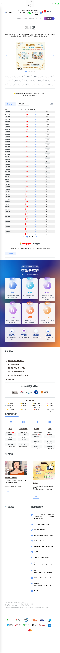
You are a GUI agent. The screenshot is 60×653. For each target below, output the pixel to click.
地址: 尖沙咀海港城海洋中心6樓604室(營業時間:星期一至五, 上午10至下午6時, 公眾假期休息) (44, 516)
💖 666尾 (23, 405)
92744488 (7, 154)
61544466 (7, 196)
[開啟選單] (1, 3)
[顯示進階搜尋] (40, 18)
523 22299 (7, 211)
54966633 (7, 136)
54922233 (7, 131)
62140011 (7, 234)
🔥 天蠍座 (10, 403)
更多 (47, 111)
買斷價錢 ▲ (20, 109)
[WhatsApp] (55, 3)
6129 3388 (7, 209)
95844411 (7, 206)
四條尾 (39, 76)
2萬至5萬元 (51, 80)
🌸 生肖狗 (49, 403)
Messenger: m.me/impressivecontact (43, 546)
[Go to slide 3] (29, 71)
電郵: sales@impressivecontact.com (43, 578)
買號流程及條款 (25, 607)
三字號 (21, 80)
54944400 (7, 134)
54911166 (7, 189)
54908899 (7, 186)
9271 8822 (7, 161)
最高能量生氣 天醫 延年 (21, 84)
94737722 (7, 114)
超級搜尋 (54, 76)
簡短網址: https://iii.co (39, 540)
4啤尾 (16, 76)
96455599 (7, 164)
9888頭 (46, 76)
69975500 (7, 149)
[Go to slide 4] (31, 71)
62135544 (7, 226)
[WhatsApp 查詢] (28, 12)
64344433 (7, 144)
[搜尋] (45, 18)
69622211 (7, 174)
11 (32, 236)
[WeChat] (58, 3)
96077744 (7, 156)
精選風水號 (33, 84)
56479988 (7, 194)
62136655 (7, 231)
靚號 (6, 109)
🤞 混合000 (50, 405)
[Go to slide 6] (34, 71)
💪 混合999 (23, 409)
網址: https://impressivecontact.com (43, 535)
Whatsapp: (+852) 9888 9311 (41, 524)
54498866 (7, 126)
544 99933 (7, 169)
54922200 (7, 129)
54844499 (7, 184)
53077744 (7, 119)
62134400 (7, 224)
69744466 (7, 146)
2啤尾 (10, 12)
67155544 (7, 204)
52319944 (7, 179)
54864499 (7, 116)
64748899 (7, 199)
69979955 (7, 151)
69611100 (7, 159)
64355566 (7, 219)
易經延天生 (9, 84)
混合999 (36, 80)
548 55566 (7, 111)
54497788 (7, 166)
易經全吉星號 (43, 84)
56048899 (7, 139)
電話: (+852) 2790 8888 (40, 529)
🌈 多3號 (36, 409)
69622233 (7, 176)
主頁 (7, 12)
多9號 (43, 80)
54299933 (7, 181)
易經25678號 (53, 84)
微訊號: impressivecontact (41, 552)
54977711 (7, 191)
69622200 (7, 171)
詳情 (8, 491)
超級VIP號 (31, 76)
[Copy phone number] (35, 112)
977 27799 (7, 214)
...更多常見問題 (10, 379)
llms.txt (47, 607)
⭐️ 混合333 (23, 403)
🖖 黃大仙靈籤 (10, 409)
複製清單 (11, 104)
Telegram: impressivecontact (41, 557)
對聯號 (9, 76)
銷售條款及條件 (33, 607)
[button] (36, 18)
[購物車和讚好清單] (41, 12)
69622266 (7, 216)
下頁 (36, 236)
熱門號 (23, 76)
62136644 (7, 229)
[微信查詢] (30, 12)
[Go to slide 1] (25, 71)
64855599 (7, 221)
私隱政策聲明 (41, 607)
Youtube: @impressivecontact (42, 591)
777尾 (14, 80)
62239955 (7, 141)
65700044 (7, 201)
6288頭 (29, 80)
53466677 (7, 124)
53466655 (7, 121)
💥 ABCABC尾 (36, 403)
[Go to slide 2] (28, 71)
